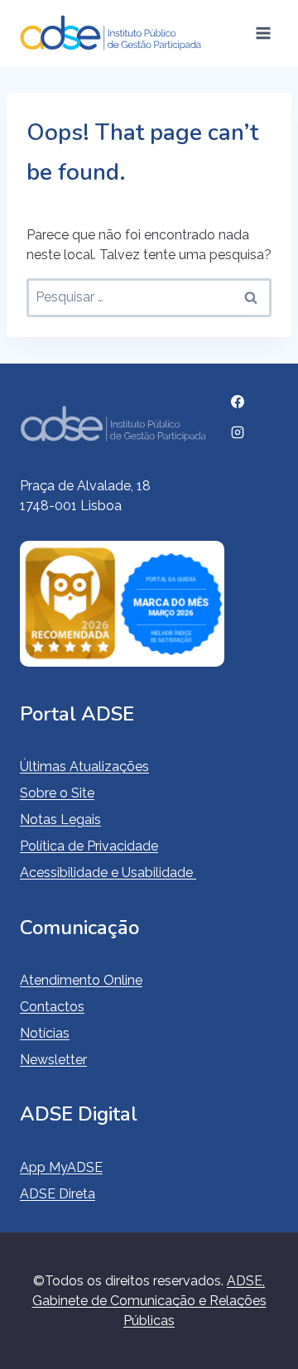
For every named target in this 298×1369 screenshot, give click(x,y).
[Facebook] (237, 401)
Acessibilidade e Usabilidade (108, 872)
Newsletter (53, 1060)
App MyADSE (61, 1167)
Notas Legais (60, 819)
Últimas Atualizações (84, 766)
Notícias (45, 1033)
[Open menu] (263, 33)
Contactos (52, 1007)
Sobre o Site (57, 793)
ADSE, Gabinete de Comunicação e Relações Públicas (149, 1300)
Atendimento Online (81, 980)
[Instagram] (237, 432)
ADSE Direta (57, 1194)
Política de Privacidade (89, 846)
